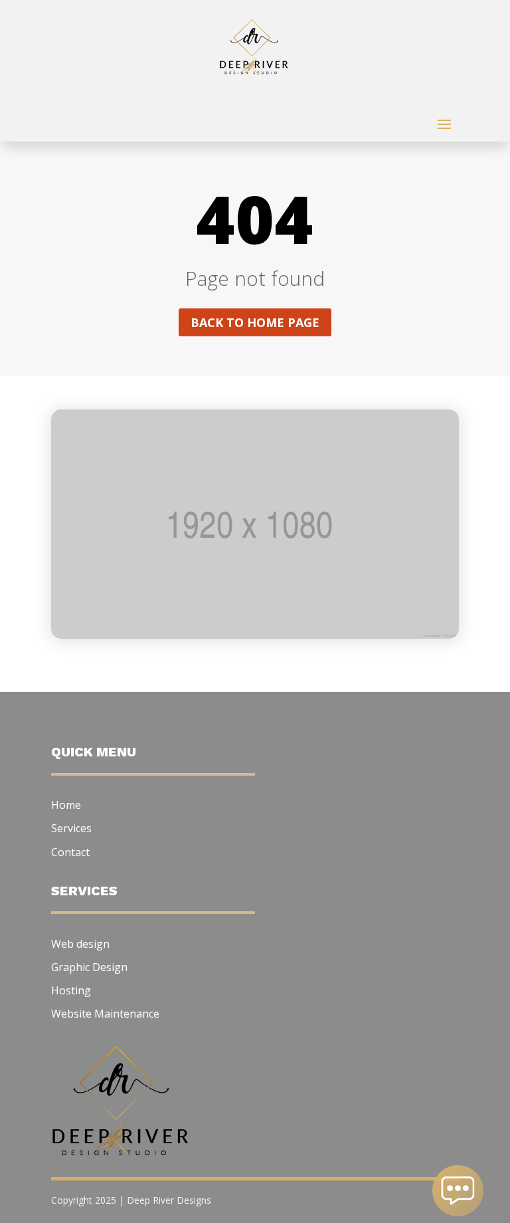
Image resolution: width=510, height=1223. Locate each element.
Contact (70, 852)
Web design (80, 944)
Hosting (71, 990)
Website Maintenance (105, 1013)
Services (71, 828)
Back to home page (255, 322)
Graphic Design (89, 967)
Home (66, 805)
